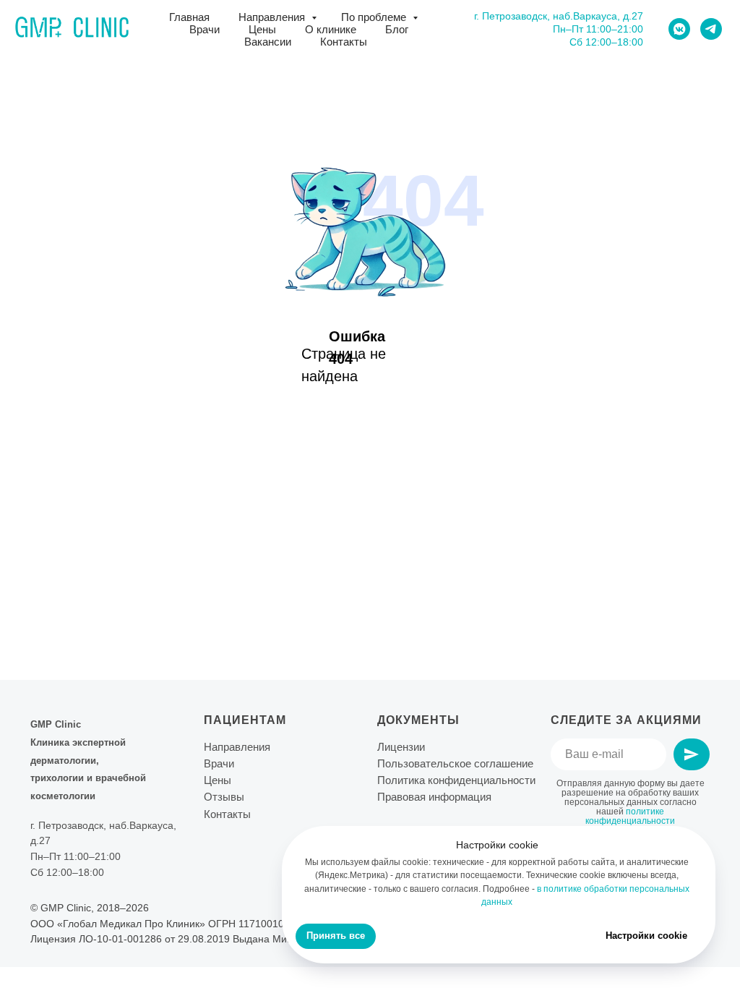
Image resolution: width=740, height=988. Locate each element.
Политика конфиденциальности (456, 780)
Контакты (343, 41)
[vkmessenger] (679, 29)
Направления (273, 17)
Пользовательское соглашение (455, 763)
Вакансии (267, 41)
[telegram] (711, 29)
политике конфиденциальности (630, 816)
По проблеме (375, 17)
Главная (189, 17)
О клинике (330, 29)
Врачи (204, 29)
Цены (262, 29)
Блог (396, 29)
